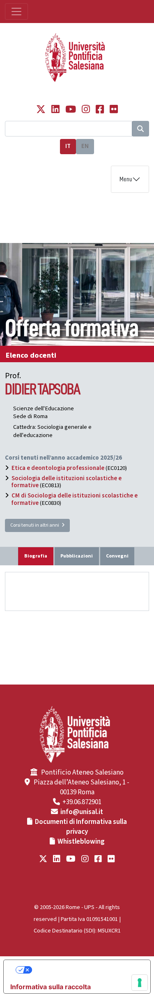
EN (85, 146)
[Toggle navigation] (16, 11)
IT (68, 146)
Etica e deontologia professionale (57, 468)
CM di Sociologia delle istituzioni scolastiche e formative (74, 499)
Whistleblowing (81, 842)
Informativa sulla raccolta (50, 987)
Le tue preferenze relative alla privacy (85, 969)
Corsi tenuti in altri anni (36, 525)
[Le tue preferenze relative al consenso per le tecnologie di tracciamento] (139, 982)
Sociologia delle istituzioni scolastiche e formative (66, 482)
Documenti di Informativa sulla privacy (81, 827)
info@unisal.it (81, 812)
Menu (126, 179)
